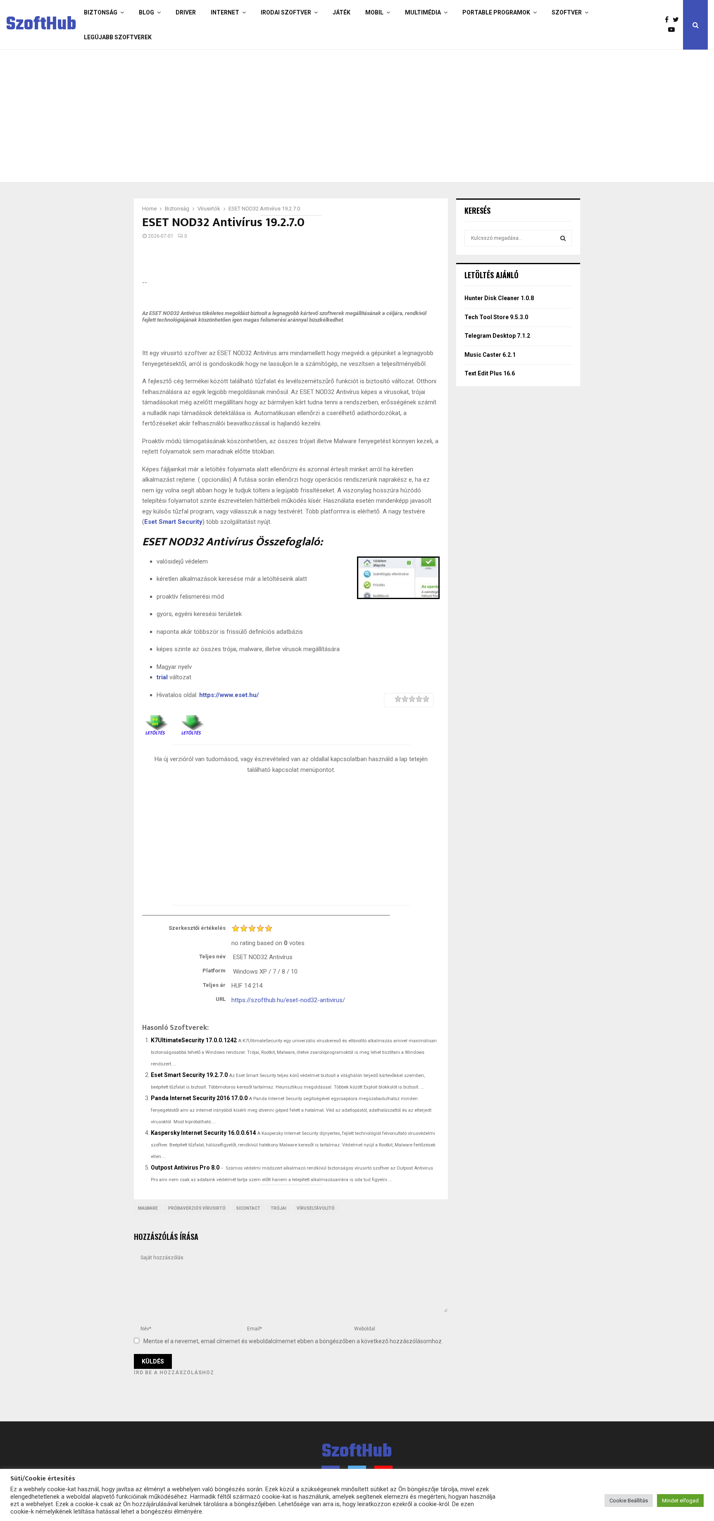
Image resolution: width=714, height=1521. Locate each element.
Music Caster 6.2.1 (490, 354)
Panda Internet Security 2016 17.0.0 (199, 1098)
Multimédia (423, 12)
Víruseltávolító (316, 1208)
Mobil (374, 12)
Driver (186, 12)
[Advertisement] (324, 116)
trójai (278, 1208)
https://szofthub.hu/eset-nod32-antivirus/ (288, 1000)
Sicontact (248, 1208)
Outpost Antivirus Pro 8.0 (185, 1167)
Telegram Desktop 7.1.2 (497, 335)
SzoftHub (41, 24)
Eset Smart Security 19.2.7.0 (189, 1075)
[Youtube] (673, 30)
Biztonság (100, 12)
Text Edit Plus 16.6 (489, 373)
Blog (146, 12)
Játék (341, 12)
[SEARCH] (563, 238)
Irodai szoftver (286, 12)
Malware (148, 1208)
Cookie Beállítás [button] (628, 1500)
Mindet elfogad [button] (680, 1500)
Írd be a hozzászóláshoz (174, 1372)
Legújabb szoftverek (118, 37)
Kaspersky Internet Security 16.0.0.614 (203, 1132)
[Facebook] (669, 20)
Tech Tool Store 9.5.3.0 (496, 317)
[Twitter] (678, 20)
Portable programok (496, 12)
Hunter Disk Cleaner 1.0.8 (499, 298)
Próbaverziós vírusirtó (197, 1208)
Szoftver (567, 12)
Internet (225, 12)
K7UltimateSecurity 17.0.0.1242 (194, 1040)
